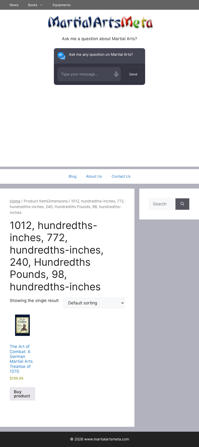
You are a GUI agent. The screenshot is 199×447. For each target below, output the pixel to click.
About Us (94, 176)
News (14, 5)
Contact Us (121, 176)
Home (15, 201)
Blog (72, 176)
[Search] (182, 204)
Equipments (62, 5)
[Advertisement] (99, 133)
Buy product (22, 393)
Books (32, 5)
